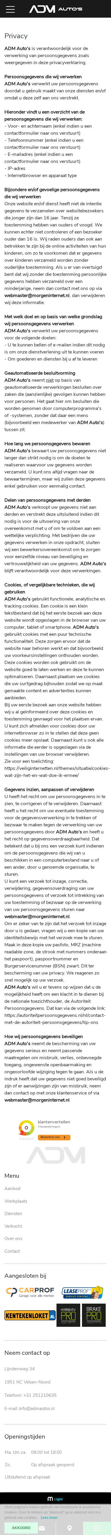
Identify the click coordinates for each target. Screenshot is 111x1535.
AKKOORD (21, 1528)
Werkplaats (15, 1201)
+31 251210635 (40, 1395)
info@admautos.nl (36, 1408)
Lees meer (49, 1518)
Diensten (13, 1214)
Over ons (13, 1239)
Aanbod (12, 1189)
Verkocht (13, 1226)
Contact (12, 1251)
